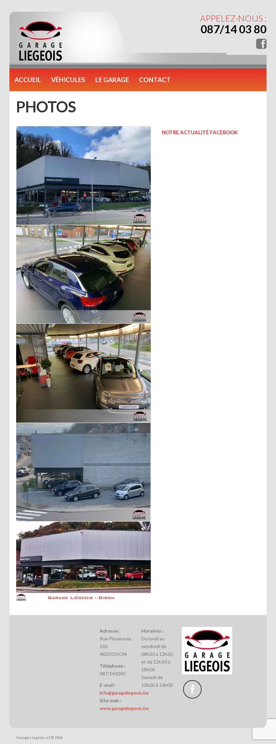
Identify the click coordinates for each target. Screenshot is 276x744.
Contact (155, 79)
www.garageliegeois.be (124, 708)
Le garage (112, 79)
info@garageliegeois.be (124, 693)
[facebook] (192, 689)
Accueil (27, 79)
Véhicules (68, 79)
